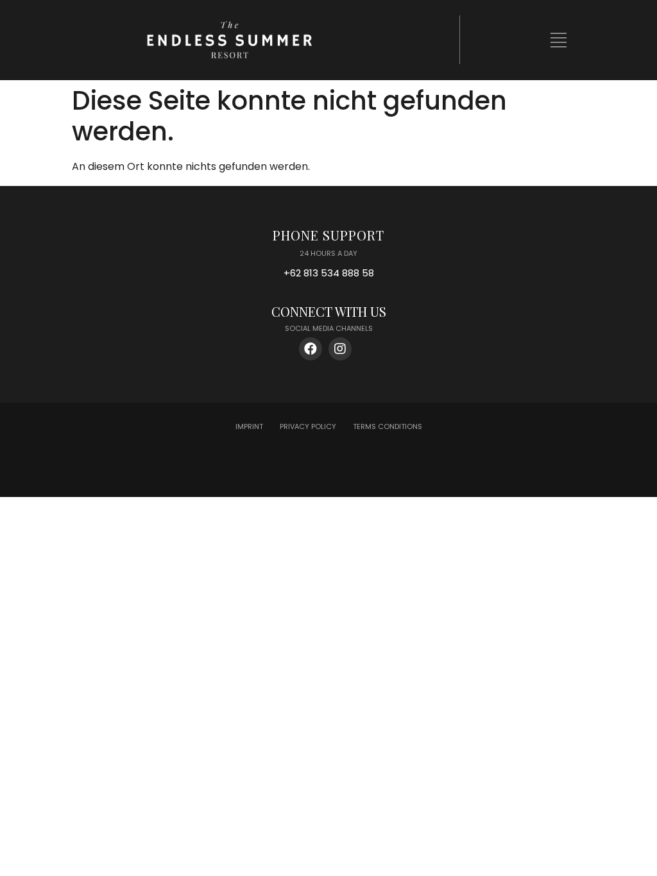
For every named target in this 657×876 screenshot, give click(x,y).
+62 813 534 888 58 (329, 273)
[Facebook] (310, 348)
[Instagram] (340, 348)
